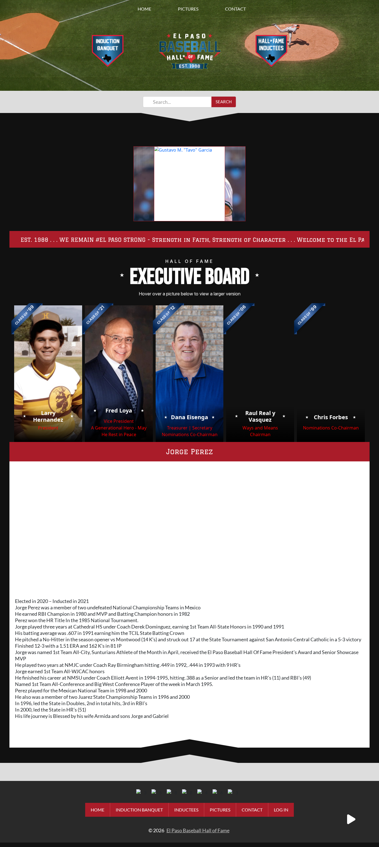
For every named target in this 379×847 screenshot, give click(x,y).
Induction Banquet (139, 809)
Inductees (186, 809)
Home (144, 8)
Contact (235, 8)
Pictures (188, 8)
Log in (281, 809)
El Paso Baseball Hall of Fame (197, 830)
